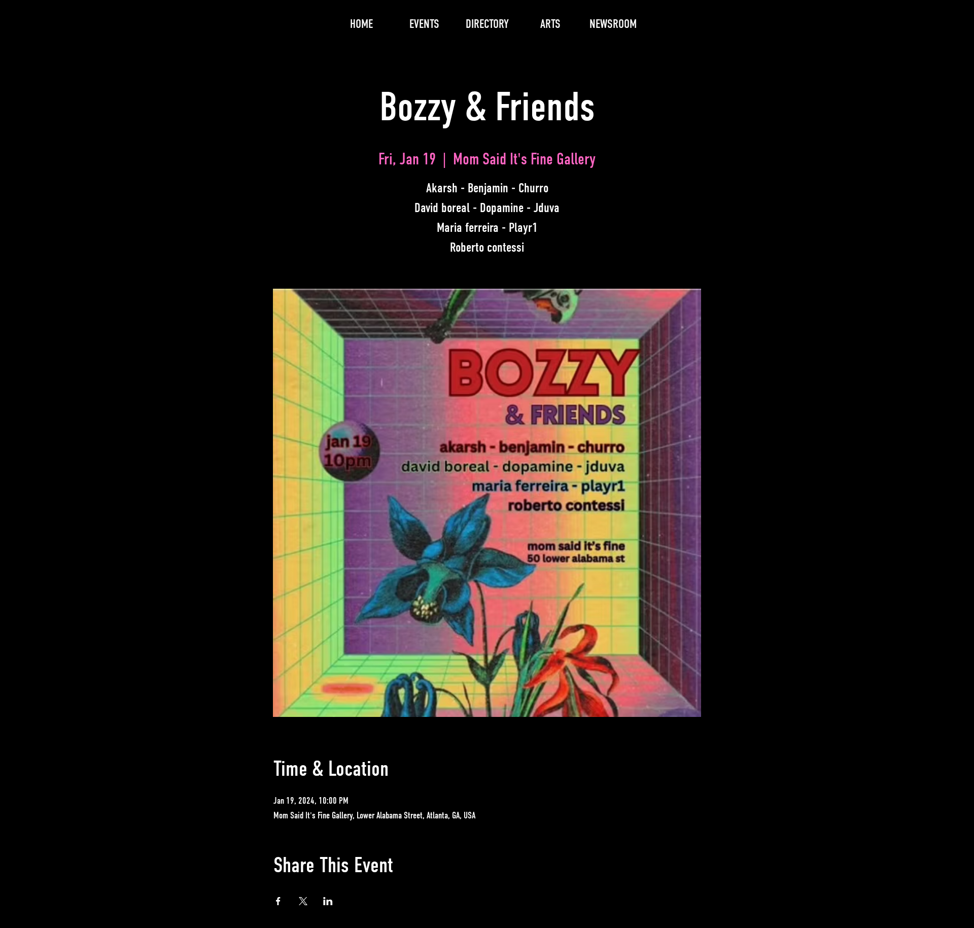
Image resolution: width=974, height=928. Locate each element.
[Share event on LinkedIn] (328, 901)
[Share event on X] (303, 901)
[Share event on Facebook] (278, 901)
